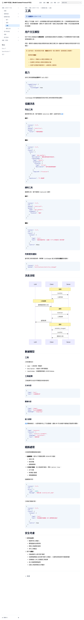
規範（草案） (5, 40)
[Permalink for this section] (41, 31)
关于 (3, 54)
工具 (7, 25)
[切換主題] (18, 617)
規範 (26, 8)
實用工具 (8, 28)
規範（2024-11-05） (7, 8)
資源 (7, 22)
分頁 (61, 114)
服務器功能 (7, 16)
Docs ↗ (4, 48)
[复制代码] (78, 83)
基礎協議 (6, 13)
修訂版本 (6, 37)
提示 (7, 19)
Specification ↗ (6, 51)
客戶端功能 (7, 31)
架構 (5, 10)
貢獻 (5, 34)
